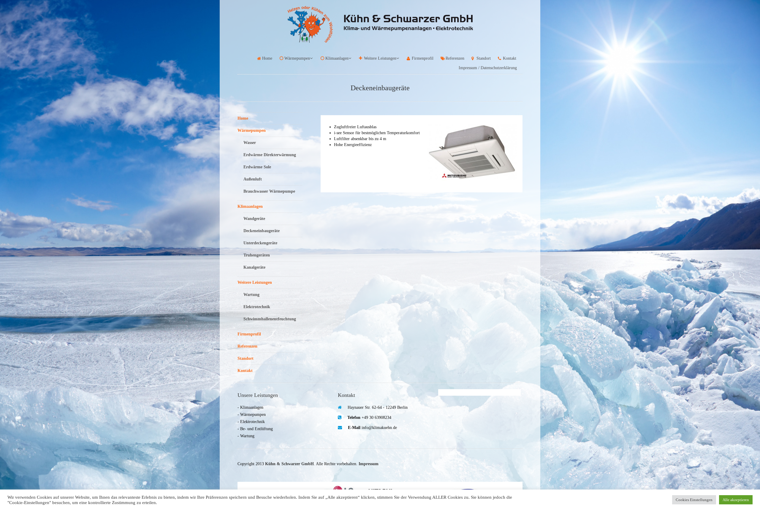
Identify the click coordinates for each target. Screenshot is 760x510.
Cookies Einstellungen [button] (694, 500)
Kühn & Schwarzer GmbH (289, 464)
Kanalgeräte (254, 267)
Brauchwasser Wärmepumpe (269, 191)
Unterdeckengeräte (260, 243)
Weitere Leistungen (380, 58)
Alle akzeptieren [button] (736, 500)
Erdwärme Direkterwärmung (269, 155)
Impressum (369, 464)
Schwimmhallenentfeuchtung (269, 319)
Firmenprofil (422, 58)
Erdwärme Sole (257, 167)
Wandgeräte (254, 218)
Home (267, 58)
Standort (483, 58)
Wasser (249, 142)
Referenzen (455, 58)
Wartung (251, 294)
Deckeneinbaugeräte (261, 231)
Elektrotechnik (256, 307)
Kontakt (509, 58)
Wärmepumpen (297, 58)
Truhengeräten (256, 255)
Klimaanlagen (337, 58)
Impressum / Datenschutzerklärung (488, 68)
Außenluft (252, 179)
